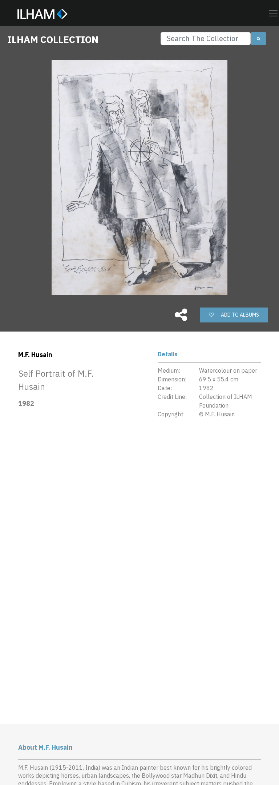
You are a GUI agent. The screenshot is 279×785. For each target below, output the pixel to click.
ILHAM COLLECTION (53, 39)
